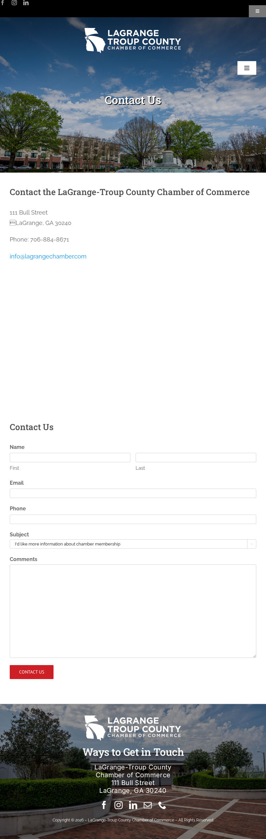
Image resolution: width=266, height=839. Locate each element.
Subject (19, 534)
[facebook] (2, 2)
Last (140, 468)
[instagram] (14, 2)
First (14, 468)
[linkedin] (26, 2)
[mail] (148, 805)
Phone (18, 508)
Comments (23, 559)
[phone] (162, 805)
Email (17, 483)
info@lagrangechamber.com (48, 256)
